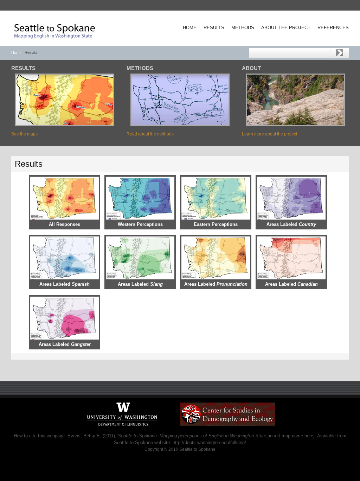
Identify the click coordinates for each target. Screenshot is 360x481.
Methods (242, 27)
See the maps (24, 134)
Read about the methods (150, 134)
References (333, 27)
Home (190, 27)
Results (214, 27)
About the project (285, 27)
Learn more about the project (269, 134)
